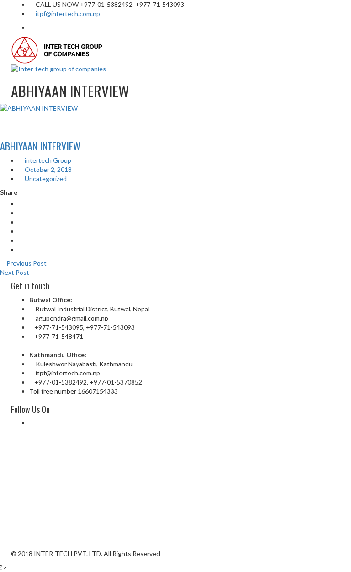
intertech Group (47, 160)
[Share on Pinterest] (20, 249)
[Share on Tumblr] (20, 240)
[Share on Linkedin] (20, 231)
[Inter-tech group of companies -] (57, 49)
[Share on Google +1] (20, 222)
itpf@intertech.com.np (68, 13)
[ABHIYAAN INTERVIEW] (175, 108)
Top (329, 550)
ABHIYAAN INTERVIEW (40, 146)
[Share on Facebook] (20, 204)
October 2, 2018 (47, 169)
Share (8, 192)
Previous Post (26, 263)
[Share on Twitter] (20, 213)
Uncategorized (46, 178)
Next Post (15, 272)
